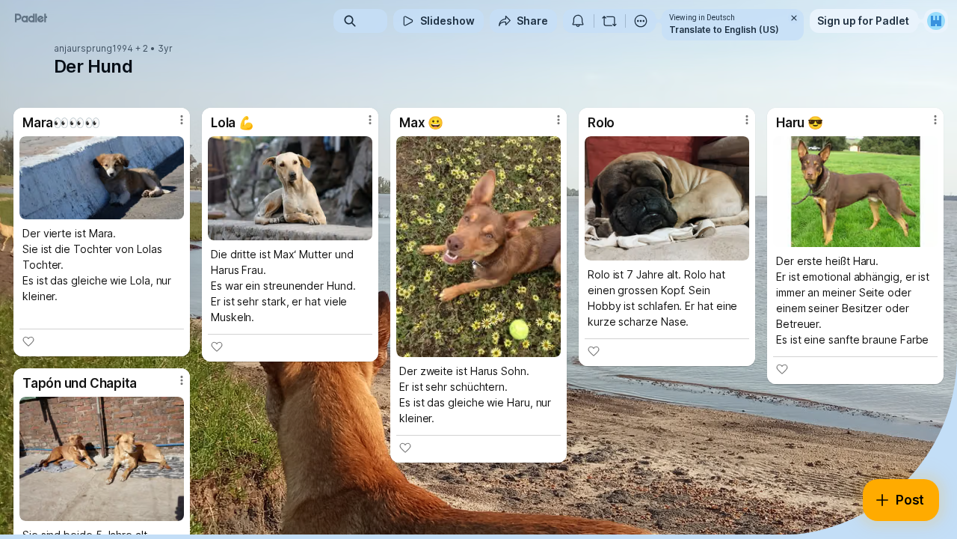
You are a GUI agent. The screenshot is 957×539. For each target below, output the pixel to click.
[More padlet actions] (641, 21)
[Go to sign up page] (936, 21)
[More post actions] (181, 120)
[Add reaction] (28, 341)
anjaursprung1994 (93, 48)
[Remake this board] (609, 21)
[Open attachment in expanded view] (101, 177)
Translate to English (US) (724, 29)
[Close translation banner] (794, 18)
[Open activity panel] (578, 21)
